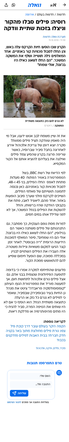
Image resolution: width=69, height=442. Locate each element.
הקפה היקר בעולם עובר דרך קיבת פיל (38, 326)
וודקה (49, 348)
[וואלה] (34, 5)
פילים (56, 348)
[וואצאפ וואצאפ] (13, 5)
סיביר (63, 348)
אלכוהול (40, 348)
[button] (53, 5)
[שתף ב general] (6, 5)
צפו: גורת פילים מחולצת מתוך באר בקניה (36, 331)
